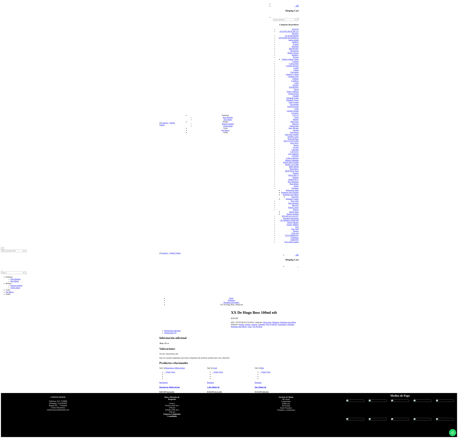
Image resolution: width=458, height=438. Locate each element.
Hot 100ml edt (260, 387)
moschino (295, 197)
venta (249, 327)
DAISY (296, 85)
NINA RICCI (293, 175)
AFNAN (295, 29)
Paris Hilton (294, 184)
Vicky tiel (295, 233)
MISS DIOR (294, 167)
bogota (247, 324)
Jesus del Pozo (293, 139)
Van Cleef (295, 229)
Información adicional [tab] (172, 331)
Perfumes (295, 188)
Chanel (296, 70)
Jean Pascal (294, 132)
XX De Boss (257, 327)
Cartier (296, 68)
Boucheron (294, 51)
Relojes (296, 210)
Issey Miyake (294, 128)
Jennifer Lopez (293, 137)
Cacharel (295, 61)
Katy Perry (294, 143)
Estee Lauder (294, 102)
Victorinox (295, 238)
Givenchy (295, 113)
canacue (254, 324)
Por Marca (225, 130)
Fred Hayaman (293, 107)
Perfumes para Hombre (290, 192)
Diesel (296, 89)
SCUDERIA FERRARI (289, 220)
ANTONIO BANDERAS (289, 38)
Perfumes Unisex (292, 199)
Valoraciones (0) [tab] (170, 333)
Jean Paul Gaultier (292, 135)
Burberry (295, 55)
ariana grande (294, 40)
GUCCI (296, 115)
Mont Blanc (294, 169)
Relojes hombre (228, 124)
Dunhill (296, 96)
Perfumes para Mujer (291, 195)
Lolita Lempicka (292, 158)
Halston (296, 119)
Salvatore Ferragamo (291, 218)
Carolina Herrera (292, 66)
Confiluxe (295, 81)
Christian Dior (293, 77)
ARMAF (295, 42)
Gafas (296, 109)
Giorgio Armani (293, 111)
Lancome (295, 150)
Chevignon (294, 72)
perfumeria (282, 324)
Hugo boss (295, 122)
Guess (296, 117)
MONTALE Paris (292, 171)
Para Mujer (228, 120)
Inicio (231, 298)
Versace (296, 231)
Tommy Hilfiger (292, 225)
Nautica (296, 173)
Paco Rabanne (293, 182)
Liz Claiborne (293, 154)
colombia (261, 324)
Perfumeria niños (292, 190)
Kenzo (296, 145)
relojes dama (228, 126)
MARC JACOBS (292, 165)
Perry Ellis (295, 201)
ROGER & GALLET (290, 216)
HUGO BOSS (271, 324)
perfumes (290, 324)
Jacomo (296, 130)
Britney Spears (293, 53)
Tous (297, 227)
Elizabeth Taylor (292, 100)
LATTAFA (294, 152)
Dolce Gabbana (293, 92)
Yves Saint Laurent (291, 242)
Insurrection (294, 126)
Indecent (295, 124)
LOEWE (295, 156)
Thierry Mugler (293, 223)
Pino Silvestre (293, 203)
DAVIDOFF (294, 87)
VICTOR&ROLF (292, 235)
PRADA (295, 205)
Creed (296, 83)
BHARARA (294, 49)
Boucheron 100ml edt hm (169, 387)
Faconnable (294, 104)
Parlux (296, 186)
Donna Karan (293, 94)
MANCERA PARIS (291, 162)
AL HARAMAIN (292, 36)
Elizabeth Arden (292, 98)
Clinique (295, 79)
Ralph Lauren (293, 208)
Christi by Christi (292, 74)
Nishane (295, 177)
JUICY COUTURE (291, 141)
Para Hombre (228, 117)
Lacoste (296, 147)
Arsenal (296, 44)
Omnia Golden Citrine (290, 59)
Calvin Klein (294, 64)
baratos (241, 324)
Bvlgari (296, 57)
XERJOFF (294, 240)
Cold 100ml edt (213, 387)
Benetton (295, 46)
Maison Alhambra (292, 160)
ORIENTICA (293, 180)
